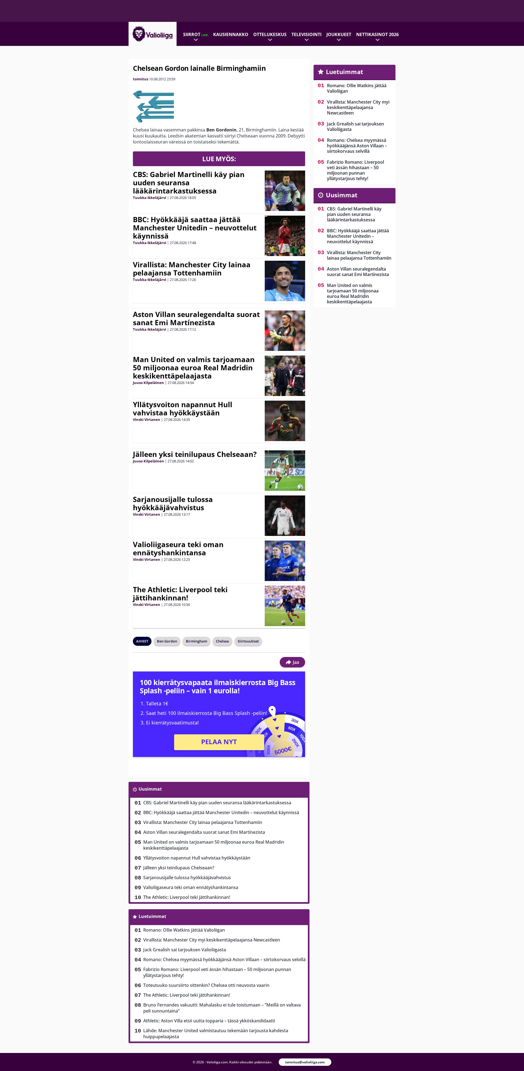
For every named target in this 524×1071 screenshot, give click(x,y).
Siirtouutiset (248, 641)
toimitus (140, 79)
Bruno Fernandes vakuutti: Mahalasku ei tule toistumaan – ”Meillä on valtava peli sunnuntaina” (222, 1008)
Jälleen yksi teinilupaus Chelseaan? (195, 454)
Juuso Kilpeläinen (148, 382)
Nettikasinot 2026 (377, 34)
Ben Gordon (167, 641)
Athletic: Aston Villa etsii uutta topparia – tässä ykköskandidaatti (209, 1021)
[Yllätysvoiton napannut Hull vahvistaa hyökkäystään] (285, 421)
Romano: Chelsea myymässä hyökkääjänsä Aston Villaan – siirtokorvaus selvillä (224, 959)
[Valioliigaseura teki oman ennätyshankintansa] (285, 561)
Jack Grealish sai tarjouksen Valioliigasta (184, 950)
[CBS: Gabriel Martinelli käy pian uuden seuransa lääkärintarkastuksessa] (285, 191)
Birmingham (196, 641)
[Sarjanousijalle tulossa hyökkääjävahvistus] (285, 515)
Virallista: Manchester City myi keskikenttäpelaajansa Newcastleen (211, 940)
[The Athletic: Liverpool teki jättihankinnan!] (285, 606)
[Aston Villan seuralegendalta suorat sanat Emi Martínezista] (285, 330)
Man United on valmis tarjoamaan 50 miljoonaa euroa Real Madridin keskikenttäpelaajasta (194, 367)
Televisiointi (306, 34)
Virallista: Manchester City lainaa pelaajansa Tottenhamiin (192, 269)
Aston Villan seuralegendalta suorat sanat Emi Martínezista (196, 318)
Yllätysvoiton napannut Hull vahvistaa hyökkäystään (182, 409)
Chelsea (222, 641)
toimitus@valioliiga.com (305, 1062)
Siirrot (195, 34)
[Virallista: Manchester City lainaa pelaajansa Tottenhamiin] (285, 281)
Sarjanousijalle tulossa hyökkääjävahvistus (173, 503)
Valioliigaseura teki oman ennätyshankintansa (178, 548)
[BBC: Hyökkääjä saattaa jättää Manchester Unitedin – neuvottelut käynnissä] (285, 236)
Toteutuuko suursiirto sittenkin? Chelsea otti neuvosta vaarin (206, 985)
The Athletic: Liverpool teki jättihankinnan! (180, 594)
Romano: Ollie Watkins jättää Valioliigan (184, 930)
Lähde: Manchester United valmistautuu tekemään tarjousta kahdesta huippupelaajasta (215, 1034)
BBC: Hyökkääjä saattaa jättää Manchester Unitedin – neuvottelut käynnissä (195, 228)
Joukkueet (338, 34)
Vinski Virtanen (146, 419)
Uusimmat (150, 789)
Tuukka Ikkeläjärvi (149, 197)
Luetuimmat (152, 916)
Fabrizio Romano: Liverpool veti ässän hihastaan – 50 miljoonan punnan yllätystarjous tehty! (217, 972)
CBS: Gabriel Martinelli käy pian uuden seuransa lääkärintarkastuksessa (189, 182)
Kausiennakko (230, 34)
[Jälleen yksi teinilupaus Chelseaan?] (285, 470)
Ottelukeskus (270, 34)
